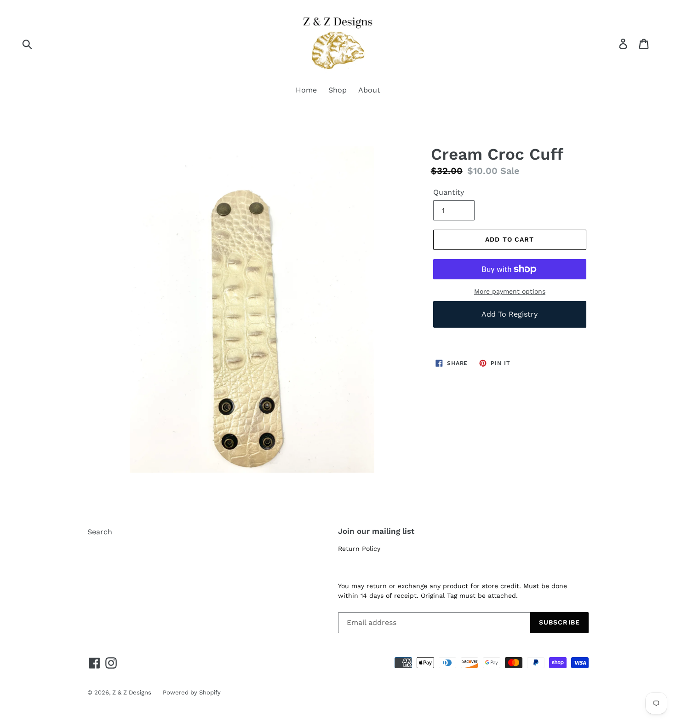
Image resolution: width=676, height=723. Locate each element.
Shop (337, 90)
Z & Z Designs (131, 692)
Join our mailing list (376, 531)
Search (99, 531)
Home (306, 90)
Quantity (448, 192)
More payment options (509, 291)
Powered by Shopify (192, 692)
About (369, 90)
